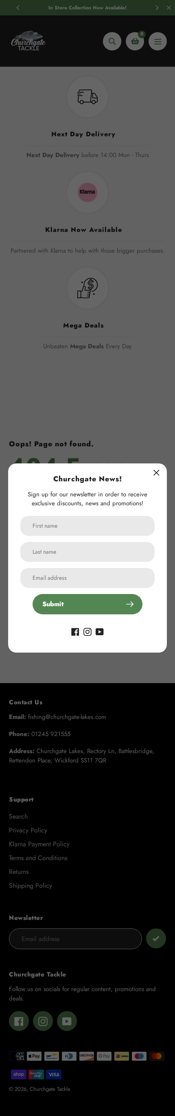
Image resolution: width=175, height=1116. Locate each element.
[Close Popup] (156, 472)
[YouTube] (100, 631)
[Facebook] (75, 631)
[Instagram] (87, 631)
